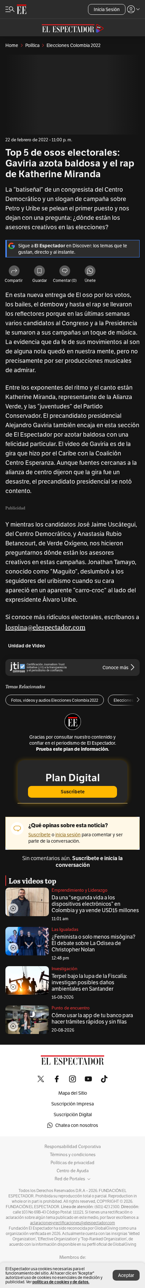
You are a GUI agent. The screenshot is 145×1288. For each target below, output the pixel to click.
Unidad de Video (26, 646)
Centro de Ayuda (73, 1171)
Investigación (64, 969)
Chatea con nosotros (76, 1125)
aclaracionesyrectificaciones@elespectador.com (72, 1223)
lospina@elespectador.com (45, 627)
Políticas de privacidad (72, 1162)
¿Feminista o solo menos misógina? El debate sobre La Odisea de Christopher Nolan (93, 943)
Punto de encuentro (71, 1008)
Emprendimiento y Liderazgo (80, 890)
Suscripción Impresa (72, 1104)
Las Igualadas (65, 929)
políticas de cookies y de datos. (60, 1281)
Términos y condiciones (72, 1154)
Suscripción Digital (73, 1114)
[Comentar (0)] (64, 271)
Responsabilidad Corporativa (73, 1146)
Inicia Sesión (107, 9)
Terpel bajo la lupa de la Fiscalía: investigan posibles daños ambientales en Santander (89, 982)
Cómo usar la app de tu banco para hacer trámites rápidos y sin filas (92, 1018)
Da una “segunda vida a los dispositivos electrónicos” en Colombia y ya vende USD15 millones (95, 904)
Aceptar (126, 1275)
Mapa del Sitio (72, 1093)
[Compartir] (14, 271)
